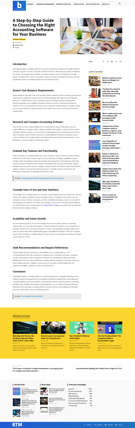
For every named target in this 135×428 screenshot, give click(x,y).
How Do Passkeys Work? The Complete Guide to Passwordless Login (109, 338)
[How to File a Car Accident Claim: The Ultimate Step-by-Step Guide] (44, 391)
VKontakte (110, 425)
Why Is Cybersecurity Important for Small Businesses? (28, 413)
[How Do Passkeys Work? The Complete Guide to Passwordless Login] (110, 328)
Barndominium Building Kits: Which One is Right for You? (99, 368)
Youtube (120, 425)
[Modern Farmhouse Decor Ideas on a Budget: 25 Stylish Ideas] (94, 81)
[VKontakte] (105, 425)
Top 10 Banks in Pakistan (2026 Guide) (79, 337)
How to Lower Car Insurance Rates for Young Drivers (109, 197)
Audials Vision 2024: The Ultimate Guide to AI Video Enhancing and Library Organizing (111, 172)
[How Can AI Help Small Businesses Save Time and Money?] (44, 401)
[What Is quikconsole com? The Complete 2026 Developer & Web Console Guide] (94, 117)
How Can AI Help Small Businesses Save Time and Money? (57, 400)
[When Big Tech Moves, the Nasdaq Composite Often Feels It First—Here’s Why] (94, 185)
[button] (119, 3)
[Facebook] (103, 61)
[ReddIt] (116, 61)
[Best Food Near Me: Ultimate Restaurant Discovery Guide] (94, 106)
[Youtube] (116, 425)
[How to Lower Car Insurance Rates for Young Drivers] (94, 198)
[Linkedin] (112, 61)
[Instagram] (95, 425)
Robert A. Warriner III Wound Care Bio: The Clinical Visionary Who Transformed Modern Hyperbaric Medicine (110, 158)
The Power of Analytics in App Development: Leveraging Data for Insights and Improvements (38, 369)
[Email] (120, 61)
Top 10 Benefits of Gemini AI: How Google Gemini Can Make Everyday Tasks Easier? (111, 144)
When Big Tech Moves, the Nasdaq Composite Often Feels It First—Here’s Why (111, 184)
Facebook (89, 425)
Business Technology (19, 39)
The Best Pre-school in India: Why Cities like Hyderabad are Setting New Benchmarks (111, 92)
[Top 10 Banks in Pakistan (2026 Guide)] (81, 328)
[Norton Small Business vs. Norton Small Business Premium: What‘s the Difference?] (44, 410)
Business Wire (19, 45)
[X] (108, 61)
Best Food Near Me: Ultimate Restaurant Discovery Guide (110, 104)
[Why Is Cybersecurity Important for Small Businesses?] (16, 413)
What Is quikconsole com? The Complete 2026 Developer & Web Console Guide (112, 116)
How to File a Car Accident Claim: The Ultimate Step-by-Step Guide (57, 390)
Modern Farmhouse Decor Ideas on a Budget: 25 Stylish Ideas (112, 80)
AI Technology (25, 388)
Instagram (99, 425)
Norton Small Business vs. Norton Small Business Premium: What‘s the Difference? (57, 410)
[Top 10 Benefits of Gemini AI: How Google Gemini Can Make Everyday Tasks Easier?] (94, 145)
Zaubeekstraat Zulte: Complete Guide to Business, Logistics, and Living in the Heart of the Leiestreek (112, 130)
